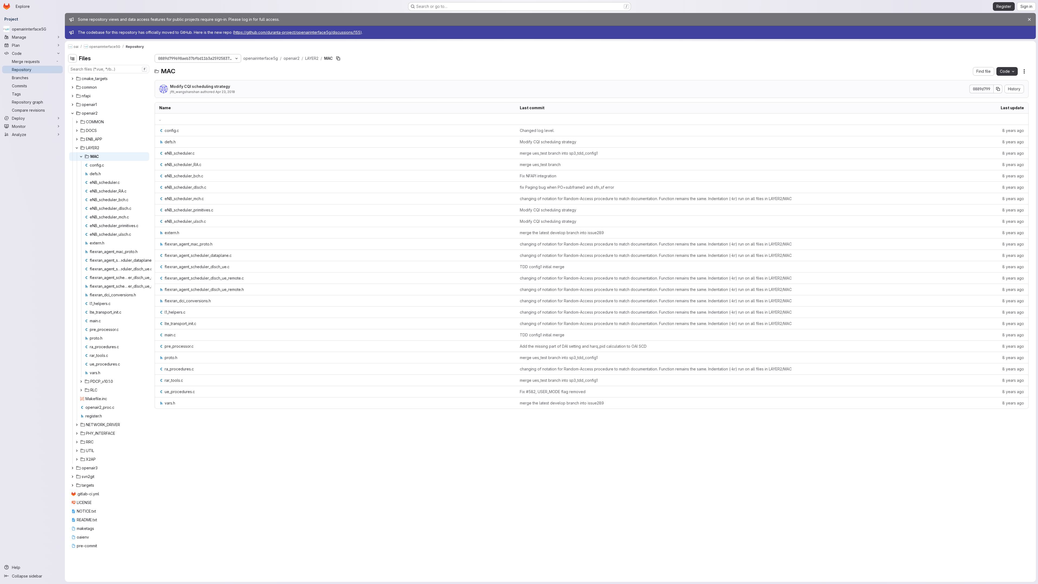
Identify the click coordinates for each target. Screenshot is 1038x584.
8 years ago (1013, 130)
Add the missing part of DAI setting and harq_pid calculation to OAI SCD (583, 346)
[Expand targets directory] (72, 485)
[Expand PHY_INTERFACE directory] (77, 433)
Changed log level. (537, 130)
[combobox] (108, 69)
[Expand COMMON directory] (77, 122)
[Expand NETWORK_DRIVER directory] (77, 425)
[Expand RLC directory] (81, 390)
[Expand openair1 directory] (72, 104)
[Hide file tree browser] (72, 58)
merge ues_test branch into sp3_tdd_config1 (559, 153)
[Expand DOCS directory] (77, 130)
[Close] (1029, 19)
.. (160, 119)
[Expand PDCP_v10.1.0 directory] (81, 381)
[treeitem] (109, 78)
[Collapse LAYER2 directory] (77, 148)
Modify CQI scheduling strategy (200, 86)
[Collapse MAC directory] (81, 156)
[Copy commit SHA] (998, 89)
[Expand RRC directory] (77, 442)
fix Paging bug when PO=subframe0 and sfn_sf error (567, 187)
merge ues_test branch (540, 164)
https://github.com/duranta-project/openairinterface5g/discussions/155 (297, 32)
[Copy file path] (338, 58)
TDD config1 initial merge (542, 266)
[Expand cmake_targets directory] (72, 78)
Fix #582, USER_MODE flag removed (552, 391)
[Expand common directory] (72, 87)
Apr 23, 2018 (225, 92)
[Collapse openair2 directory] (72, 113)
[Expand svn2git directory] (72, 476)
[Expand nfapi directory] (72, 96)
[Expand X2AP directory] (77, 459)
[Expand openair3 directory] (72, 468)
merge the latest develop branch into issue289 (562, 232)
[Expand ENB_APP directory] (77, 139)
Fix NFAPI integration (538, 176)
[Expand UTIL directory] (77, 450)
